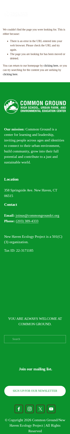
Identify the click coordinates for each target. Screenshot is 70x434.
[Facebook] (19, 409)
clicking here (51, 65)
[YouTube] (51, 409)
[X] (40, 409)
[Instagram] (29, 409)
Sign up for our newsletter (35, 390)
